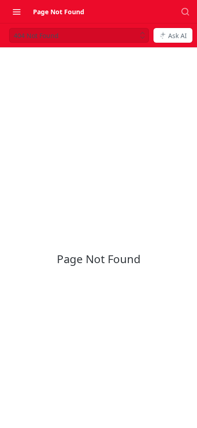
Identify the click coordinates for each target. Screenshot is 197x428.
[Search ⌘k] (185, 11)
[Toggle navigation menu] (16, 11)
